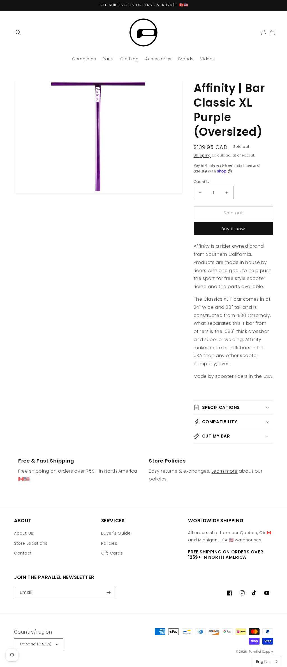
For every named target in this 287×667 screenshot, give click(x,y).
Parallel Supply (261, 652)
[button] (18, 32)
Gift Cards (112, 553)
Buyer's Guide (116, 533)
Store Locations (31, 543)
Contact (23, 553)
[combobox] (267, 661)
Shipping (202, 155)
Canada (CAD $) (36, 644)
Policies (109, 543)
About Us (23, 533)
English (263, 661)
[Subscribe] (108, 592)
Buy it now (233, 229)
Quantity (202, 181)
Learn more (225, 471)
